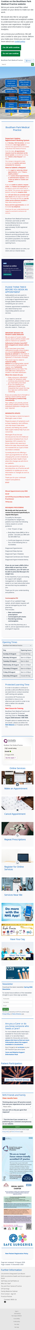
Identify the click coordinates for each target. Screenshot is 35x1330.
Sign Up (5, 1009)
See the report (10, 758)
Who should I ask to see (24, 83)
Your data (16, 1324)
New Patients (11, 98)
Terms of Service (16, 1014)
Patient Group (25, 111)
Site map (16, 1327)
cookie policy (20, 41)
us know (21, 1047)
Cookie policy (16, 1321)
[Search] (32, 64)
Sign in (16, 1311)
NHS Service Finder (25, 91)
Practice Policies (6, 1296)
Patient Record (11, 105)
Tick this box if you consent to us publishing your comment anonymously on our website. (16, 1121)
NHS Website (9, 725)
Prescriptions (24, 105)
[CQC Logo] (10, 742)
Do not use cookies (11, 53)
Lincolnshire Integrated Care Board (13, 1273)
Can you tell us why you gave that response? (14, 1111)
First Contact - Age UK (8, 1294)
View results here (9, 1098)
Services (11, 111)
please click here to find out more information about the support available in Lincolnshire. (17, 1042)
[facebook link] (5, 1302)
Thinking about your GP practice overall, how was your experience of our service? (16, 1103)
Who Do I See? (6, 1283)
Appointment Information (24, 98)
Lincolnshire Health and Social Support (11, 83)
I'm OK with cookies (11, 47)
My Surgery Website (17, 1315)
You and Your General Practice (11, 1286)
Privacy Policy (6, 1014)
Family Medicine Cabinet (9, 1291)
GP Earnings (5, 1288)
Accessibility (17, 1318)
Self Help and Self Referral (10, 1281)
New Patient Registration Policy (16, 1253)
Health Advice (11, 91)
